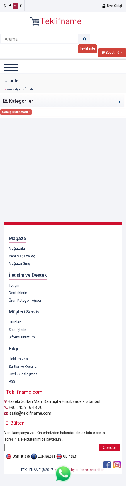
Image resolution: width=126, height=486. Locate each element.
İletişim (15, 286)
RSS (12, 381)
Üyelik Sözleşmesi (23, 374)
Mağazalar (17, 249)
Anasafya (13, 89)
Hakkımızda (18, 359)
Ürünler (15, 322)
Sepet (110, 52)
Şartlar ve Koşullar (23, 367)
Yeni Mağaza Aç (22, 256)
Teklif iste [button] (87, 48)
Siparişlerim (18, 330)
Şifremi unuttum (22, 337)
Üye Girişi (114, 6)
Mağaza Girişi (20, 263)
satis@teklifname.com (29, 413)
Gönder (109, 447)
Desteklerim (18, 293)
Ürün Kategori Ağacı (25, 300)
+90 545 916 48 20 (25, 407)
